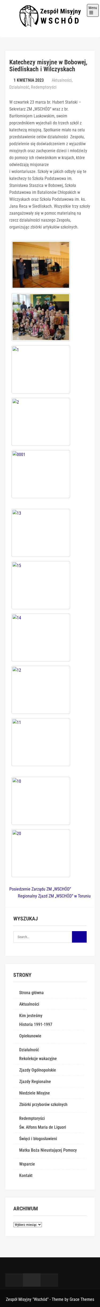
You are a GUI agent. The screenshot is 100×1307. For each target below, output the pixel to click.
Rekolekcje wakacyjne (38, 1058)
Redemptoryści (44, 87)
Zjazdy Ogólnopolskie (37, 1070)
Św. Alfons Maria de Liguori (42, 1127)
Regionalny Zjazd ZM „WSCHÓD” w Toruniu (54, 896)
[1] (40, 369)
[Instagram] (49, 1280)
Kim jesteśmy (30, 1015)
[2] (40, 422)
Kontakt (26, 1175)
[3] (40, 265)
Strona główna (31, 992)
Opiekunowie (30, 1035)
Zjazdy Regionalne (35, 1081)
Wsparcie (27, 1164)
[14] (40, 637)
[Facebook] (14, 1280)
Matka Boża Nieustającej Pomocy (48, 1150)
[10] (40, 801)
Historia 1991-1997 (35, 1024)
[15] (40, 585)
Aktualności (62, 80)
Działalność (19, 87)
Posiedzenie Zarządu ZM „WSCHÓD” (40, 889)
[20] (40, 853)
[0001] (40, 474)
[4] (40, 317)
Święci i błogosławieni (38, 1138)
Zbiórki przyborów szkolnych (43, 1104)
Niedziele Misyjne (34, 1093)
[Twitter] (32, 1280)
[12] (40, 690)
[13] (40, 533)
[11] (40, 742)
